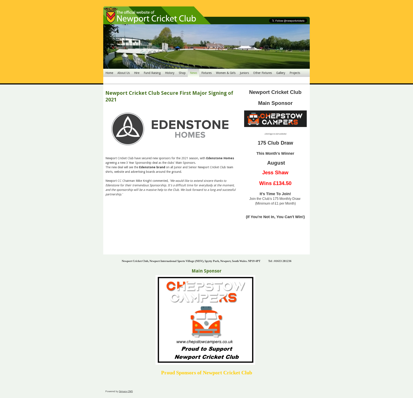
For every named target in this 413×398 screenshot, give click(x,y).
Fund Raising (152, 73)
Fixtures (206, 73)
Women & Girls (226, 73)
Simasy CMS (126, 391)
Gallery (280, 73)
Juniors (244, 73)
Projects (295, 73)
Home (109, 73)
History (169, 73)
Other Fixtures (262, 73)
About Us (123, 73)
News (193, 73)
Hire (136, 73)
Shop (182, 73)
